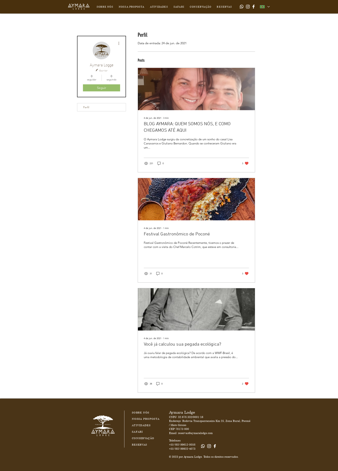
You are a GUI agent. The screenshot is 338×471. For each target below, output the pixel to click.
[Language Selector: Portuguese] (264, 6)
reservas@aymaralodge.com (195, 433)
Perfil (86, 107)
